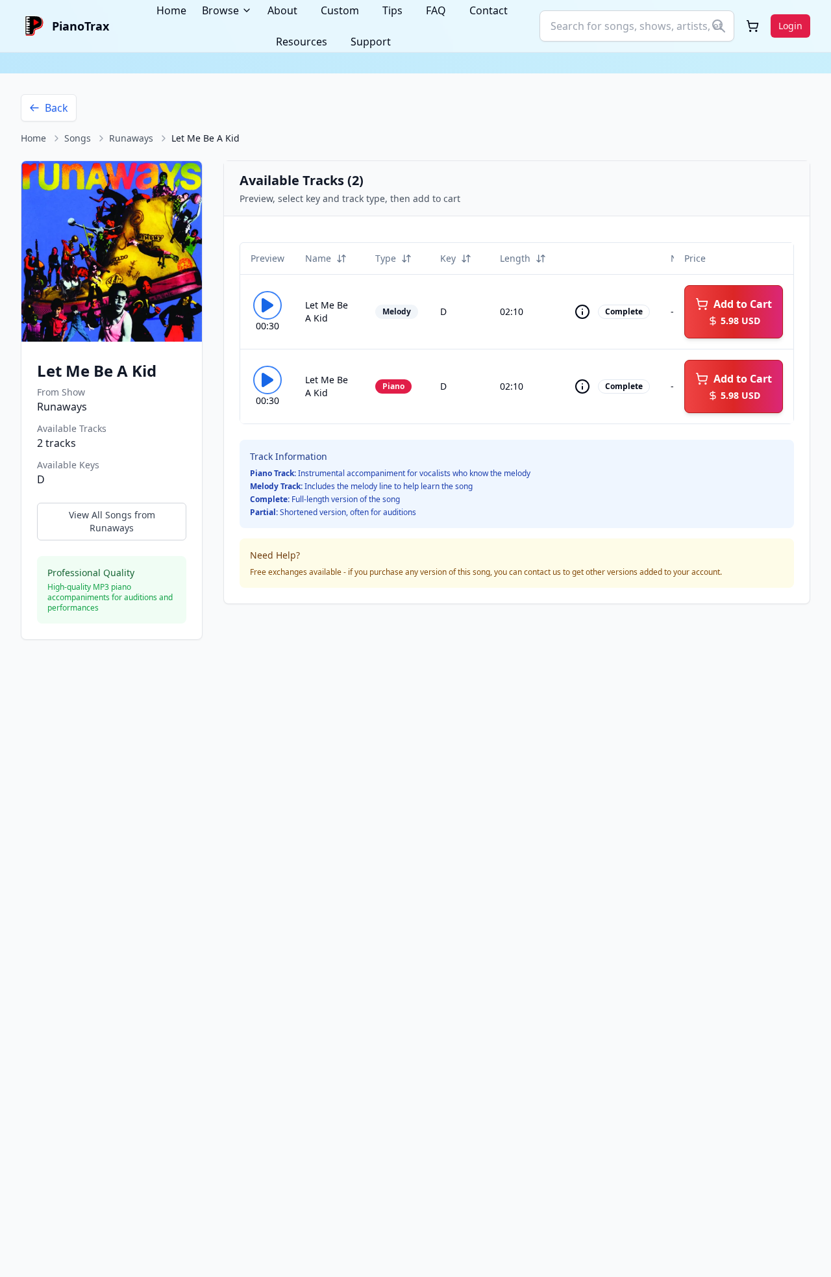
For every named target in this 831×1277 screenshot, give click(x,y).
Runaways (131, 138)
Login (790, 25)
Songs (77, 138)
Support (371, 41)
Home (33, 138)
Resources (301, 41)
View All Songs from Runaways (112, 521)
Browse (220, 10)
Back (56, 108)
